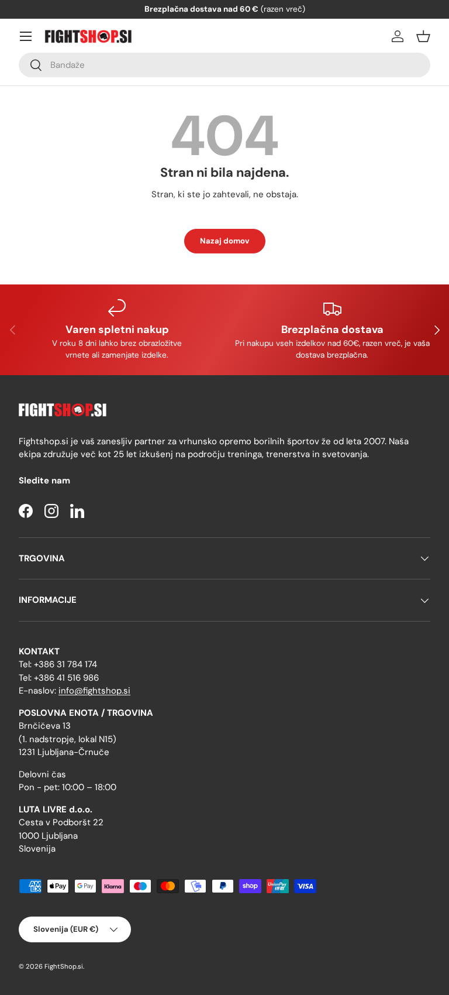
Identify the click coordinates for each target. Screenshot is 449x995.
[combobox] (224, 65)
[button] (423, 36)
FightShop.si (63, 966)
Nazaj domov (225, 241)
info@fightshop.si (94, 690)
